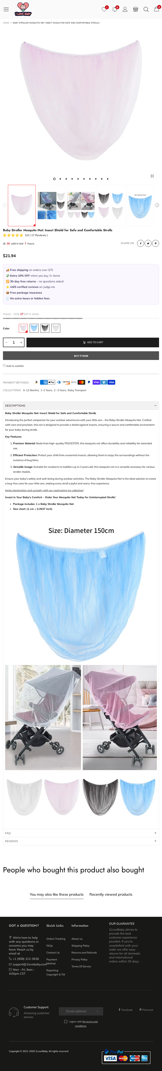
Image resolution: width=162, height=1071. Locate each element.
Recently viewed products (110, 894)
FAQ (8, 833)
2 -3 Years (60, 390)
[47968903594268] (81, 105)
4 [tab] (72, 179)
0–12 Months (31, 390)
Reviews (11, 841)
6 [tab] (84, 179)
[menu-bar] (7, 9)
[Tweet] (148, 243)
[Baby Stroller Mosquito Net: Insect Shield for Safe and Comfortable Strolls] (51, 205)
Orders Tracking (55, 938)
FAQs (49, 945)
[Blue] (34, 328)
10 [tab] (108, 179)
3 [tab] (66, 179)
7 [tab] (90, 179)
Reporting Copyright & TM (55, 972)
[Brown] (44, 328)
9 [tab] (102, 179)
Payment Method (51, 961)
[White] (55, 328)
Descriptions (15, 405)
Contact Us (52, 952)
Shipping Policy (80, 945)
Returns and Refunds (84, 952)
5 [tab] (78, 179)
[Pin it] (155, 243)
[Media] (152, 176)
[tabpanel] (81, 105)
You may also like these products (57, 894)
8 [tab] (96, 179)
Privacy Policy (80, 959)
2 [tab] (60, 179)
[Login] (125, 9)
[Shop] (135, 9)
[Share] (140, 243)
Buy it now (81, 356)
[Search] (146, 9)
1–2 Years (46, 390)
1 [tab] (54, 179)
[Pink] (23, 328)
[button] (5, 205)
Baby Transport (77, 390)
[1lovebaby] (23, 9)
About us (77, 938)
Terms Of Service (81, 966)
